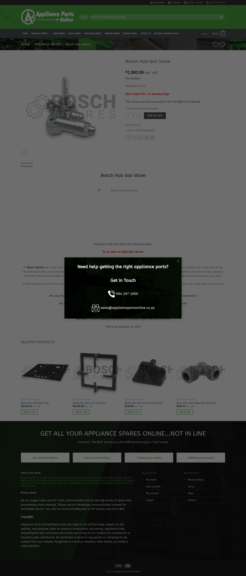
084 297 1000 (127, 294)
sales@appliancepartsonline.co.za (127, 308)
